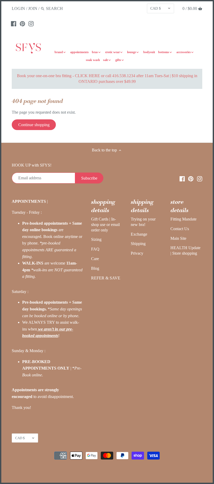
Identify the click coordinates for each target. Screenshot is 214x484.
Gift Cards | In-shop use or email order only (105, 224)
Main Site (178, 238)
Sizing (96, 239)
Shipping (138, 243)
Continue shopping (34, 124)
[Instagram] (31, 23)
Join (32, 8)
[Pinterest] (22, 23)
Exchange (139, 234)
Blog (95, 268)
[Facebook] (13, 23)
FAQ (95, 249)
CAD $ (155, 8)
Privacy (137, 253)
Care (95, 258)
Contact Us (179, 228)
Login (18, 8)
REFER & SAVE (105, 278)
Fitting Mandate (183, 219)
